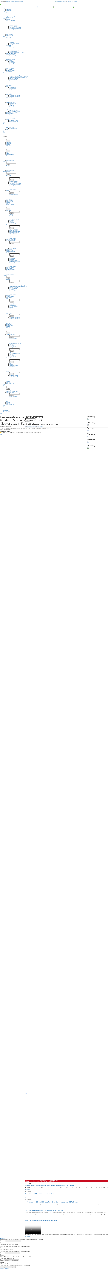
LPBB (4, 11)
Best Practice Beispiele (13, 120)
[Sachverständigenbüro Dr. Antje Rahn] (88, 418)
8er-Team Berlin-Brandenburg (14, 66)
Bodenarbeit (11, 80)
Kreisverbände (9, 33)
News (4, 8)
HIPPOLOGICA (9, 69)
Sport (4, 36)
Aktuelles (11, 38)
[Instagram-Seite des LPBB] (71, 1)
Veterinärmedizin (9, 71)
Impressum (8, 144)
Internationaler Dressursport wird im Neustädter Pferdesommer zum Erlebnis (49, 1185)
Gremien (7, 13)
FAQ (4, 130)
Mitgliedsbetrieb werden (13, 32)
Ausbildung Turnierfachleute (14, 95)
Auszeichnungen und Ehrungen (15, 107)
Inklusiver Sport (9, 56)
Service (4, 123)
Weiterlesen (27, 1189)
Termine (4, 122)
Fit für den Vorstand (13, 26)
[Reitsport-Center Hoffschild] (88, 442)
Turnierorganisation (12, 41)
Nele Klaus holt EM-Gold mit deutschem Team (39, 1194)
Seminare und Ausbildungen (14, 111)
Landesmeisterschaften (10, 54)
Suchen (5, 136)
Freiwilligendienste (9, 100)
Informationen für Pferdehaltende (12, 126)
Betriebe (7, 30)
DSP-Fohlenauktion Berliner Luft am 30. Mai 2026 (41, 1220)
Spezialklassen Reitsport (10, 59)
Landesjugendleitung (13, 103)
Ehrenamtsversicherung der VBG (15, 28)
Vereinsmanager (9, 98)
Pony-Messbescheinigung (14, 43)
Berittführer (8, 83)
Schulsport (11, 115)
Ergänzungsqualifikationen (14, 90)
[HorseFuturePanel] (39, 426)
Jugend (4, 101)
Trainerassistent (9, 85)
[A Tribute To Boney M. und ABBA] (79, 6)
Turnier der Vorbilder (10, 68)
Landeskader (11, 63)
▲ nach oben (2, 1238)
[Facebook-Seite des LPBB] (60, 1)
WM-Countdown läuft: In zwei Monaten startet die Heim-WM (44, 1210)
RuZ (4, 132)
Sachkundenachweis (10, 84)
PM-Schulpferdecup (13, 51)
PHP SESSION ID (4, 1248)
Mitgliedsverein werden (13, 25)
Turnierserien (11, 42)
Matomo (2, 1255)
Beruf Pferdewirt (9, 97)
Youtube (2, 1262)
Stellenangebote (9, 10)
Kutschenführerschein (13, 79)
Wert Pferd (5, 18)
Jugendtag (11, 104)
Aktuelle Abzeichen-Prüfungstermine (16, 75)
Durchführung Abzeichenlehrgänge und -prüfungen (18, 76)
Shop (4, 131)
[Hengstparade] (88, 436)
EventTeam (11, 105)
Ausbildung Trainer (12, 87)
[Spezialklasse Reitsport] (30, 426)
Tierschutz (8, 19)
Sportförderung (9, 60)
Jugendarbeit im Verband (10, 102)
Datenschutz (8, 145)
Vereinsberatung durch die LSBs (15, 27)
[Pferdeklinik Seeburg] (88, 447)
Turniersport (8, 37)
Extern (2, 1260)
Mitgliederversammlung (10, 16)
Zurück (1, 434)
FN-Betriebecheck (9, 35)
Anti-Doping (11, 44)
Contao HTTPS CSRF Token (6, 1243)
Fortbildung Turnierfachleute (14, 96)
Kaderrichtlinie (12, 62)
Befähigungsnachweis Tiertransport (12, 124)
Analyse (2, 1253)
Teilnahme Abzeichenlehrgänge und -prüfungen (18, 77)
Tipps (10, 93)
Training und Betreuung (13, 67)
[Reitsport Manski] (88, 424)
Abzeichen (8, 74)
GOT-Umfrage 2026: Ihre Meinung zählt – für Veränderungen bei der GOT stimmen (51, 1202)
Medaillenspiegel (12, 55)
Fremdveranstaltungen (10, 70)
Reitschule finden (9, 22)
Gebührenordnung (9, 17)
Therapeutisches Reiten (13, 117)
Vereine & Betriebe (6, 21)
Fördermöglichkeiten (13, 29)
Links (7, 129)
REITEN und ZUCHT (10, 146)
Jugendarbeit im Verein (10, 109)
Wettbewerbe (11, 106)
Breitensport (8, 45)
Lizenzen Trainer (12, 88)
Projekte (7, 119)
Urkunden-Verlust (12, 81)
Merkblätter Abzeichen (13, 78)
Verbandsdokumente (10, 15)
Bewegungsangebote (10, 113)
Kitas (10, 114)
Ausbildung (5, 72)
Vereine (7, 24)
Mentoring (11, 92)
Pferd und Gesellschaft (10, 20)
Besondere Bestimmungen (11, 53)
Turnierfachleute (9, 94)
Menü (1, 413)
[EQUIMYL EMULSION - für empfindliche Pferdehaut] (63, 6)
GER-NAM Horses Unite (13, 121)
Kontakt (7, 12)
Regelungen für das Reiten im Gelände (16, 52)
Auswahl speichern (4, 1267)
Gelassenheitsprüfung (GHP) (14, 49)
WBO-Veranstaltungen (13, 46)
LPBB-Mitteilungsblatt (10, 127)
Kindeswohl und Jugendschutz (12, 112)
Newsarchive (8, 9)
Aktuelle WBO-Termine (13, 47)
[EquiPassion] (88, 430)
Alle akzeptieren (12, 1267)
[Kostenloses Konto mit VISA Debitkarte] (45, 6)
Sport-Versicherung (9, 34)
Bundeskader (11, 61)
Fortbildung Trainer (12, 89)
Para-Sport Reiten (9, 58)
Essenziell (3, 1241)
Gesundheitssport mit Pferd (14, 50)
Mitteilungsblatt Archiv (13, 128)
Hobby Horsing (12, 118)
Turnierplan (11, 39)
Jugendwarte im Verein (13, 110)
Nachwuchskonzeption (13, 64)
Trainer (7, 86)
